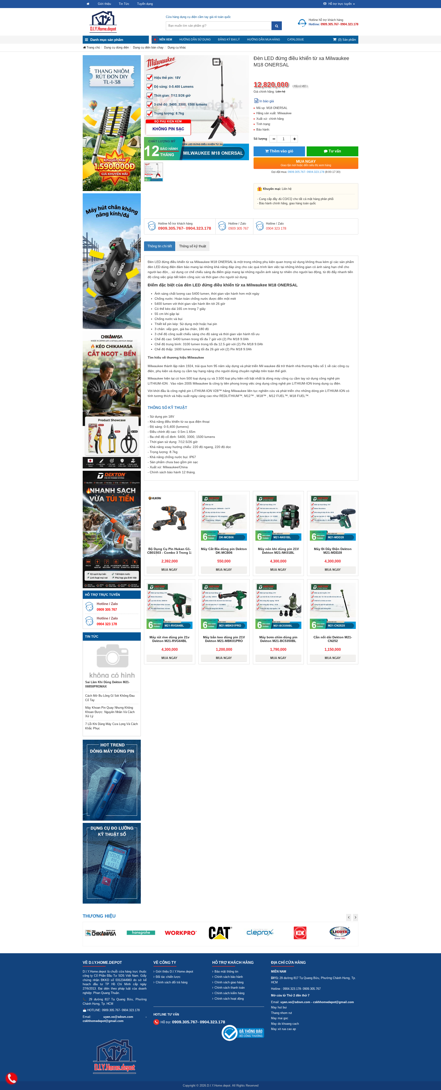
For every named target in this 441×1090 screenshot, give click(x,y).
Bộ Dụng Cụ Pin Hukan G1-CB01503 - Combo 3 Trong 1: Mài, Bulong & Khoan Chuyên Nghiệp (169, 554)
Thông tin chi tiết (159, 246)
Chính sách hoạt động (229, 998)
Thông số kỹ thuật (192, 246)
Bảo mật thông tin (226, 971)
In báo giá (266, 101)
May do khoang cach (285, 1023)
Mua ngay (306, 163)
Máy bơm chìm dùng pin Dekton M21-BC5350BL (278, 639)
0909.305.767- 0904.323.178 (306, 172)
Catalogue (295, 39)
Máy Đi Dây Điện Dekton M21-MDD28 (333, 550)
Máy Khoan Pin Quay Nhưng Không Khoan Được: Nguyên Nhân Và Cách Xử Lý (110, 712)
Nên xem (165, 39)
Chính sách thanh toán (230, 987)
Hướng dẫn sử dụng (195, 39)
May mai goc (279, 1018)
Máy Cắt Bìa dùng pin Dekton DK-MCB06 (224, 550)
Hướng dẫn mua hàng (263, 39)
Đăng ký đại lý (229, 39)
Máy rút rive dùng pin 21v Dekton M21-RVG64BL (169, 639)
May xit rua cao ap (283, 1029)
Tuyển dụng (145, 4)
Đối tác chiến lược (168, 977)
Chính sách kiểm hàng (229, 993)
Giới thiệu (104, 4)
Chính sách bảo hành (229, 977)
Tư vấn (335, 151)
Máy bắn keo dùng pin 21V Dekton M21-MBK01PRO (224, 639)
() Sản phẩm (347, 39)
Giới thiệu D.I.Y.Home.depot (174, 971)
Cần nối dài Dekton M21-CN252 (333, 639)
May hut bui (279, 1007)
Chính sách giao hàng (229, 982)
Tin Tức (124, 4)
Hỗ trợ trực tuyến (340, 4)
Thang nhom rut (281, 1013)
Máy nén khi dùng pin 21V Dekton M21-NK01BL (278, 550)
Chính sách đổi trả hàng (171, 982)
